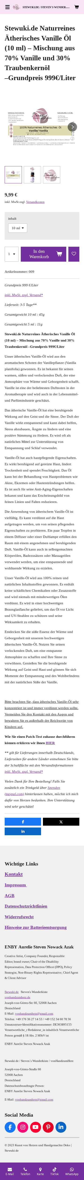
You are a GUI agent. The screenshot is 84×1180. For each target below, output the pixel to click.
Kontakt (14, 874)
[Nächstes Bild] (72, 127)
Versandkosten (35, 202)
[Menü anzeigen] (7, 7)
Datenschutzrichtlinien (26, 906)
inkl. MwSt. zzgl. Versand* (24, 295)
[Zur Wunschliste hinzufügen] (73, 254)
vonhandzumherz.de (17, 997)
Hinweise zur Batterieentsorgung (36, 927)
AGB (9, 895)
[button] (13, 174)
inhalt (12, 218)
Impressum (16, 885)
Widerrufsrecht (19, 917)
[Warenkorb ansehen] (76, 7)
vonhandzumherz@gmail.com (34, 1013)
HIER (50, 743)
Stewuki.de (12, 992)
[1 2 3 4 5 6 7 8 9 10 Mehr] (12, 254)
